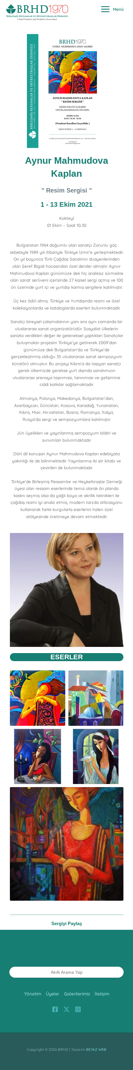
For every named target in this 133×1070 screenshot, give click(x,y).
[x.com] (66, 1009)
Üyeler (52, 994)
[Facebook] (55, 1009)
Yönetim (32, 994)
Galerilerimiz (77, 994)
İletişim (102, 994)
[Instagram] (78, 1009)
